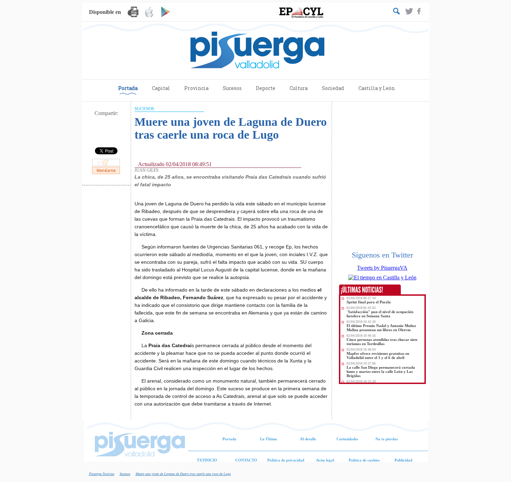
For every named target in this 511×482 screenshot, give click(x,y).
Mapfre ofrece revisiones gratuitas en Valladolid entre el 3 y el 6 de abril (378, 355)
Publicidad (403, 460)
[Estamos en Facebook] (419, 11)
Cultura (299, 88)
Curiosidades (347, 439)
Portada (128, 88)
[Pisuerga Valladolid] (255, 50)
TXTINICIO (207, 460)
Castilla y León (376, 88)
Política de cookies (364, 460)
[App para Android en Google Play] (165, 13)
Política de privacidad (285, 460)
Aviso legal (325, 460)
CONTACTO (246, 460)
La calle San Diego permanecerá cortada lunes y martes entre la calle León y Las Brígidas (381, 371)
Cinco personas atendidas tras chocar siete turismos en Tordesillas (382, 341)
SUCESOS (144, 108)
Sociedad (333, 88)
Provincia (196, 88)
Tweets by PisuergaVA (382, 268)
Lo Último (268, 439)
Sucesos (232, 88)
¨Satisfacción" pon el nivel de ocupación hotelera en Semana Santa (380, 314)
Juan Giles (147, 170)
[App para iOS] (149, 13)
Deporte (265, 88)
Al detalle (308, 439)
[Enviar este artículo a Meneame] (106, 174)
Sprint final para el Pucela (369, 302)
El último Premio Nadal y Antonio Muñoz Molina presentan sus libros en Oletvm (381, 328)
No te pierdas (386, 439)
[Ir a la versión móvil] (133, 13)
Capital (161, 88)
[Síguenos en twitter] (409, 11)
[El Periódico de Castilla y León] (301, 13)
